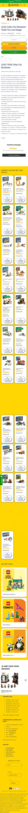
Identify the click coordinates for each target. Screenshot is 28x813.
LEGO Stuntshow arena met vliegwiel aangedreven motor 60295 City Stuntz (7, 308)
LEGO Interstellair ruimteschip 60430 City (7, 519)
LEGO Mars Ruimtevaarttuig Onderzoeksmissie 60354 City (19, 219)
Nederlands (18, 0)
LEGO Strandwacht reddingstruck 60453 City (20, 458)
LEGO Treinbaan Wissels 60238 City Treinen (6, 458)
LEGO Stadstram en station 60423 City (20, 519)
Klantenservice (9, 754)
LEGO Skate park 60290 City (7, 280)
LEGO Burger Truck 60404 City (19, 307)
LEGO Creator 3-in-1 (8, 655)
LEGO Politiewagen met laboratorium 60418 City (20, 429)
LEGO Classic (6, 625)
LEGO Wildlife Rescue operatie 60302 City (7, 339)
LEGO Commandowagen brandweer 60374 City (7, 429)
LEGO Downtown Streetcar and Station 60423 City (20, 394)
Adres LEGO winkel (10, 752)
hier (18, 715)
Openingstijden (9, 750)
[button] (3, 5)
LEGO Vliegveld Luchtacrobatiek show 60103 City (7, 545)
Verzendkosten (11, 35)
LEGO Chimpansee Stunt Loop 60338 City (20, 189)
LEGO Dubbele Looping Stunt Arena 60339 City (7, 218)
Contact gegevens (10, 748)
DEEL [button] (4, 138)
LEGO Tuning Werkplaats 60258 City (20, 339)
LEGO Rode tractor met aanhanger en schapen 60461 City (20, 487)
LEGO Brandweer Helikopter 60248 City (7, 250)
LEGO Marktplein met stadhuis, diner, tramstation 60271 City (7, 190)
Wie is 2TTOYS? (10, 756)
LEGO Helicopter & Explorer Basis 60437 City (7, 369)
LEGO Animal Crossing (8, 594)
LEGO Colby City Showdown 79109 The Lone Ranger (8, 691)
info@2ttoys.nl (12, 732)
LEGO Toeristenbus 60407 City (19, 369)
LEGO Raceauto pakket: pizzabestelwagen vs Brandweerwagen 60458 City (7, 488)
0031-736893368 (12, 730)
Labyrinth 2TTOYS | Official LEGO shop (12, 791)
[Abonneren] (21, 765)
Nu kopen (14, 48)
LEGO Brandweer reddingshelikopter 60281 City (19, 251)
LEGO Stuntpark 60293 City (20, 279)
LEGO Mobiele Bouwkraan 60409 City (7, 399)
